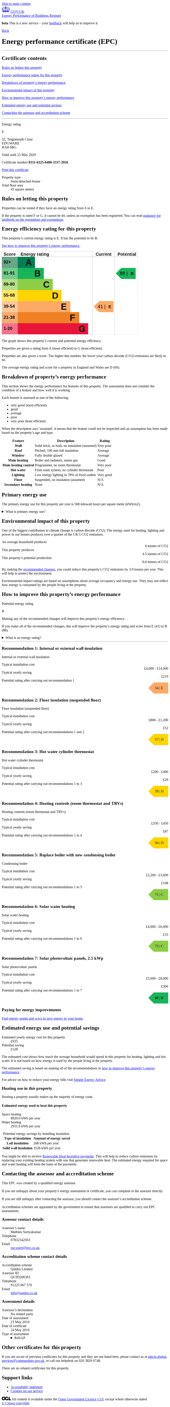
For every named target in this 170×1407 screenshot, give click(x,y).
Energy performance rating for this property (32, 75)
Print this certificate (15, 170)
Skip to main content (16, 4)
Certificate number (15, 162)
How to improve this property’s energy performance (38, 98)
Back (5, 31)
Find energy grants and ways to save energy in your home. (42, 1018)
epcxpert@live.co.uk (25, 1248)
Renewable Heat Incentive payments (68, 1156)
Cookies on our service (27, 1391)
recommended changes (39, 569)
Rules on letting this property (22, 67)
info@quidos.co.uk (24, 1293)
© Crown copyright (15, 1403)
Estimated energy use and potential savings (32, 105)
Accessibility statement (26, 1387)
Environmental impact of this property (28, 90)
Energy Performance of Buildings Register (31, 15)
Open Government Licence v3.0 (80, 1399)
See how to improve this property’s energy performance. (41, 246)
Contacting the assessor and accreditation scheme (36, 113)
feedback (55, 23)
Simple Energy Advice (89, 1080)
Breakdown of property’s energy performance (34, 83)
